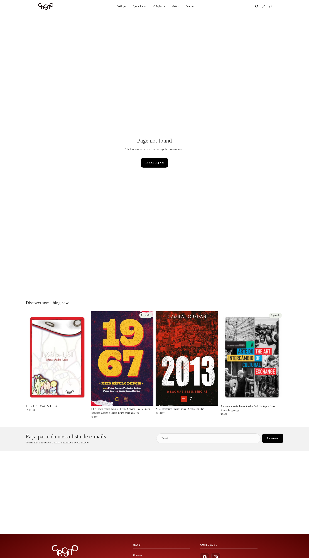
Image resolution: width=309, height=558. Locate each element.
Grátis (175, 6)
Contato (189, 6)
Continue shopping (154, 162)
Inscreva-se (272, 438)
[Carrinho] (271, 6)
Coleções (157, 6)
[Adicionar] (83, 397)
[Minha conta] (264, 6)
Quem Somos (139, 6)
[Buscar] (257, 6)
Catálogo (121, 6)
